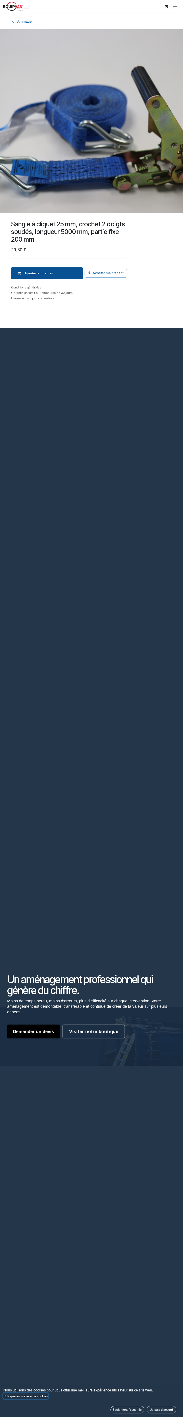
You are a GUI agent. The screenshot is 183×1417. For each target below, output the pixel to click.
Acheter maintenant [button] (107, 273)
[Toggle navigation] (175, 6)
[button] (127, 1409)
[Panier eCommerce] (166, 6)
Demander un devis (33, 1031)
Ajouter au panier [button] (39, 273)
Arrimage (24, 21)
